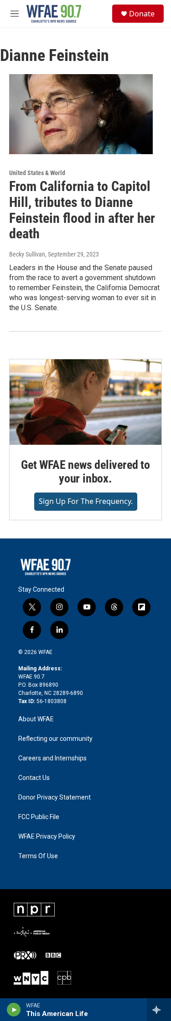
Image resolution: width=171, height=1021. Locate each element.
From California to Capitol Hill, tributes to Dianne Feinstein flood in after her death (82, 209)
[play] (14, 1009)
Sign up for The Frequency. (86, 501)
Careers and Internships (52, 758)
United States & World (37, 172)
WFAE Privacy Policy (46, 836)
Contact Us (34, 778)
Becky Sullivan (27, 254)
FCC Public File (38, 817)
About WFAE (36, 719)
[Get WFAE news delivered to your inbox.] (85, 402)
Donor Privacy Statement (54, 797)
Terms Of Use (38, 856)
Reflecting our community (55, 738)
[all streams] (159, 1009)
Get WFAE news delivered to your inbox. (85, 471)
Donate (142, 14)
